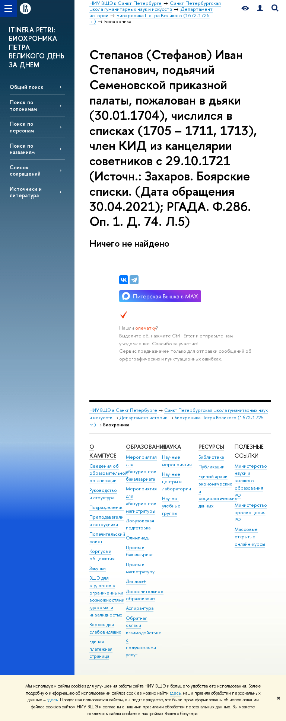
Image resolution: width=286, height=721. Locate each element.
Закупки (97, 568)
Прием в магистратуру (140, 568)
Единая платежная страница (100, 649)
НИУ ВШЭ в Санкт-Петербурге (123, 410)
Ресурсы (211, 447)
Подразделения (106, 507)
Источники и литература (26, 192)
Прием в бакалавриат (139, 551)
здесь (175, 693)
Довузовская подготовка (140, 524)
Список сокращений (25, 170)
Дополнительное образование (144, 595)
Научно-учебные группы (171, 505)
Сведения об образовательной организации (108, 473)
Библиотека (211, 457)
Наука (171, 447)
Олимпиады (138, 538)
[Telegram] (134, 279)
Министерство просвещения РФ (251, 512)
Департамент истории (144, 417)
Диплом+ (136, 581)
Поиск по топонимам (23, 105)
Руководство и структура (103, 494)
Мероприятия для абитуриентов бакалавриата (141, 468)
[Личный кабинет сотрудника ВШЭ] (260, 8)
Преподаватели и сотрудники (106, 521)
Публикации (211, 467)
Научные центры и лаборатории (176, 481)
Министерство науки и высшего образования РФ (251, 481)
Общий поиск (27, 86)
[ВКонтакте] (123, 279)
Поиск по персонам (22, 127)
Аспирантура (139, 608)
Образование (146, 447)
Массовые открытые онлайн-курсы (250, 536)
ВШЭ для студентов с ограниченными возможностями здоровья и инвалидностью (106, 596)
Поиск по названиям (22, 149)
